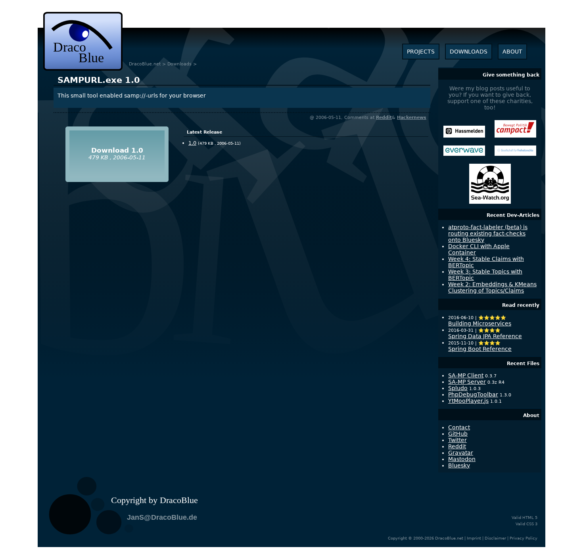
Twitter (457, 440)
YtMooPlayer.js (468, 401)
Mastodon (462, 459)
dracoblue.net (83, 41)
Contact (459, 427)
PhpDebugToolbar (473, 394)
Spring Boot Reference (480, 349)
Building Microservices (479, 323)
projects (421, 51)
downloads (468, 51)
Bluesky (459, 465)
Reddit (384, 117)
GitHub (458, 434)
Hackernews (411, 117)
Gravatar (460, 453)
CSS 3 (531, 524)
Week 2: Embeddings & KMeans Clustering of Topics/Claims (492, 287)
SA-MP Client (465, 375)
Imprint (474, 538)
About (531, 415)
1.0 (99, 80)
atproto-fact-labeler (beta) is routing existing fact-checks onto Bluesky (487, 233)
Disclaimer (495, 538)
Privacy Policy (523, 538)
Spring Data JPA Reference (485, 336)
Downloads (179, 64)
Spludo (458, 388)
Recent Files (523, 363)
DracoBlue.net (145, 64)
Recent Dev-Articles (513, 215)
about (512, 51)
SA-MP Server (467, 382)
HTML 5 (529, 517)
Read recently (520, 305)
